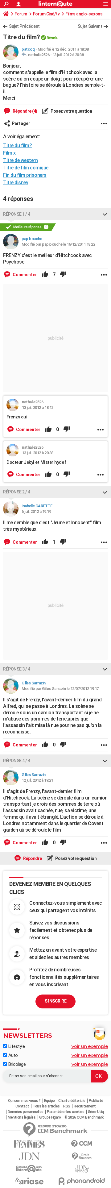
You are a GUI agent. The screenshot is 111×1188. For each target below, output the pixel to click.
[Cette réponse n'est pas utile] (63, 274)
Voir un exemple (89, 1046)
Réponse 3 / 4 (16, 669)
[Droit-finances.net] (82, 1156)
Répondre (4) (24, 111)
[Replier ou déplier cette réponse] (105, 214)
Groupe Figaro (50, 1117)
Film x (9, 153)
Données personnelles (25, 1112)
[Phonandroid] (82, 1181)
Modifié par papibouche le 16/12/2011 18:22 (58, 244)
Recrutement (85, 1106)
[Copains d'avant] (29, 1169)
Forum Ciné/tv (46, 13)
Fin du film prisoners (25, 175)
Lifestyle (16, 1046)
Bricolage (16, 1064)
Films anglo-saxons (83, 13)
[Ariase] (29, 1181)
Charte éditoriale (71, 1101)
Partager (21, 123)
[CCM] (82, 1144)
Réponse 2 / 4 (16, 491)
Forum (20, 13)
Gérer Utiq (96, 1112)
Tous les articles (46, 1106)
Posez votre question (71, 111)
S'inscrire (55, 1001)
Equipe (49, 1101)
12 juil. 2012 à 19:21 (37, 780)
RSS (66, 1106)
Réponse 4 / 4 (16, 760)
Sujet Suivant (90, 26)
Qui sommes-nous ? (24, 1101)
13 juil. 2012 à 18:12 (37, 407)
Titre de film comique (25, 168)
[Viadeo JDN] (82, 1169)
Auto (12, 1055)
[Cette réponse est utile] (45, 274)
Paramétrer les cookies (65, 1112)
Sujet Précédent (24, 26)
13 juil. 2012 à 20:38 (68, 54)
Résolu (53, 37)
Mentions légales (21, 1117)
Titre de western (20, 160)
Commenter (24, 274)
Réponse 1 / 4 (16, 214)
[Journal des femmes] (29, 1144)
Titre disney (15, 182)
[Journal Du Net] (29, 1156)
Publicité (96, 1101)
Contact (22, 1106)
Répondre (32, 858)
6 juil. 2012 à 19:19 (36, 511)
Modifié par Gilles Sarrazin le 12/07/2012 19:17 (60, 688)
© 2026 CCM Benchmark (84, 1117)
